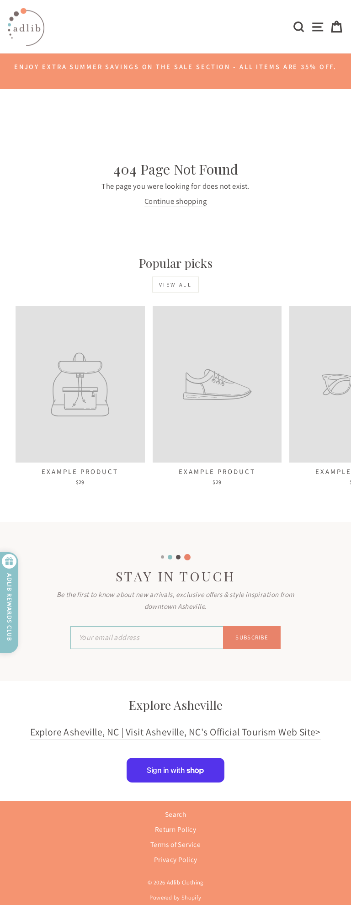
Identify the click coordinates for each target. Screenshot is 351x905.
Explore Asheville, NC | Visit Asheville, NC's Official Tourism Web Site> (175, 731)
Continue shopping (175, 201)
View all (175, 284)
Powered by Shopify (175, 897)
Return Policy (175, 829)
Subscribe (251, 637)
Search (175, 814)
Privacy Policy (175, 859)
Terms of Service (175, 844)
